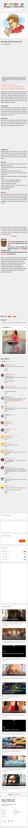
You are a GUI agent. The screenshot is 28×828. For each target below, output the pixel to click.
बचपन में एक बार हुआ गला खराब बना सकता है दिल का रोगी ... (13, 86)
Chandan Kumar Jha (9, 436)
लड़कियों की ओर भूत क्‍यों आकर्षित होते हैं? (13, 711)
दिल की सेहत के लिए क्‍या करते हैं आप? (10, 351)
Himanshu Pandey (8, 386)
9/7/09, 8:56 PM (12, 414)
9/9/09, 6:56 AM (9, 477)
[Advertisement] (14, 61)
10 (4, 781)
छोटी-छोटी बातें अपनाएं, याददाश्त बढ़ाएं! (9, 84)
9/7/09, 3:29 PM (15, 386)
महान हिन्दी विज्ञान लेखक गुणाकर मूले (11, 765)
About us (3, 811)
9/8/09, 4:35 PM (10, 450)
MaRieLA (6, 486)
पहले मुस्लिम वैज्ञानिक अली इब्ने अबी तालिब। (13, 784)
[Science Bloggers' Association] (14, 7)
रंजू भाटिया (6, 450)
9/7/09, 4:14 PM (10, 406)
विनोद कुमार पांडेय (7, 374)
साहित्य (6, 443)
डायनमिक (19, 248)
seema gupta (7, 364)
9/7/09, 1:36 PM (13, 374)
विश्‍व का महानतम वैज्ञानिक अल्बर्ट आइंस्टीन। (13, 674)
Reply (6, 370)
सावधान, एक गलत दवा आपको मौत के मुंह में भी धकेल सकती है (13, 88)
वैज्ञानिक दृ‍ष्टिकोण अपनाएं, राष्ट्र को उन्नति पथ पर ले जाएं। (14, 401)
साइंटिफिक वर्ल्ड (4, 254)
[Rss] (23, 10)
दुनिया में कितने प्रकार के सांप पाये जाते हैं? (13, 747)
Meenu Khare (7, 428)
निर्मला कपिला (7, 421)
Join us (3, 816)
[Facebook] (16, 10)
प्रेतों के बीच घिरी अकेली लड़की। (11, 619)
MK (4, 39)
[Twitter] (21, 10)
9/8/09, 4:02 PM (9, 443)
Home (2, 39)
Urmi (6, 477)
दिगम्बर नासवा (7, 458)
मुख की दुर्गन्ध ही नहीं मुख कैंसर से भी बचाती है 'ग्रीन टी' (13, 339)
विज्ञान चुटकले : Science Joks (11, 730)
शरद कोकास (7, 466)
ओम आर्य (6, 406)
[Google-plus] (18, 10)
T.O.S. (15, 809)
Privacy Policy (16, 811)
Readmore (6, 625)
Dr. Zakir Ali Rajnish (16, 794)
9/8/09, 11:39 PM (11, 458)
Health (8, 39)
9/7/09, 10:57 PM (16, 436)
